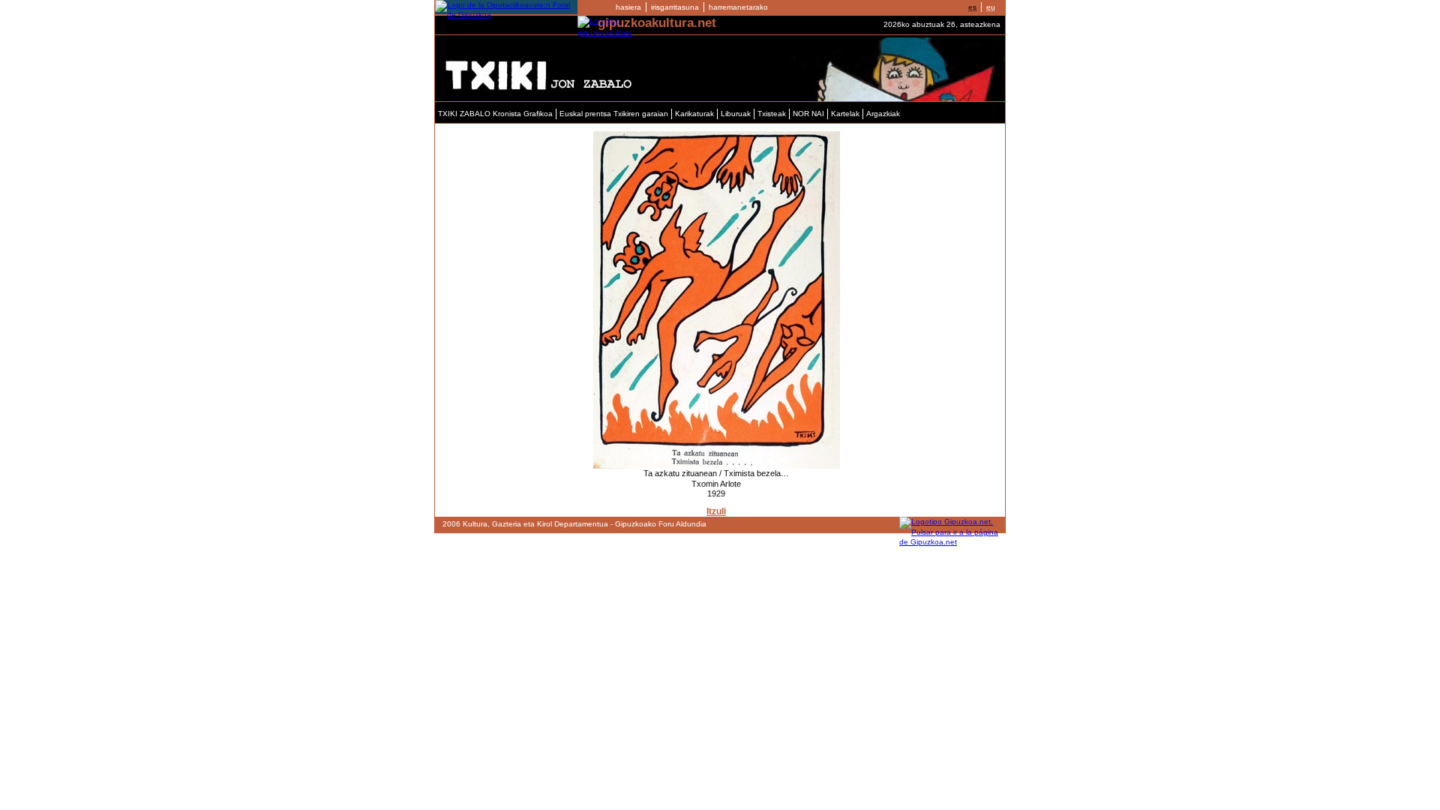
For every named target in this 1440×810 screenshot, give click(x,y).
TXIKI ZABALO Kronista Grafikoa (495, 114)
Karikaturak (694, 114)
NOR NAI (808, 114)
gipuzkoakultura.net (657, 22)
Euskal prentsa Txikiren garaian (614, 114)
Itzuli (716, 511)
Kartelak (845, 114)
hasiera (628, 7)
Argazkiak (883, 114)
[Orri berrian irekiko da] (506, 14)
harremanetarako (738, 7)
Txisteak (772, 114)
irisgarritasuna (675, 7)
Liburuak (736, 114)
